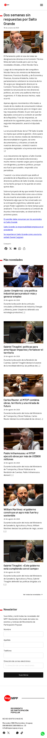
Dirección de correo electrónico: (17, 661)
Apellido (7, 640)
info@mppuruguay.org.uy (13, 728)
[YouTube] (12, 732)
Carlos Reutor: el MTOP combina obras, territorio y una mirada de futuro (21, 402)
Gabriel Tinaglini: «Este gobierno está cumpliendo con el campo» (22, 567)
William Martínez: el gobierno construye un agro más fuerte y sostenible (21, 512)
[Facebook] (4, 732)
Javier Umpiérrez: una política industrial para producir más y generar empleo (20, 293)
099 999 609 (7, 725)
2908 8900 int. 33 (19, 725)
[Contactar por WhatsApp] (42, 733)
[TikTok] (21, 732)
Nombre (7, 629)
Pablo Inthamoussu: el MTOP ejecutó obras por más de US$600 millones (22, 456)
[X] (8, 732)
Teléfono (8, 650)
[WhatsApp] (17, 732)
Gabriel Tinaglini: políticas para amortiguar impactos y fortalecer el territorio (23, 349)
